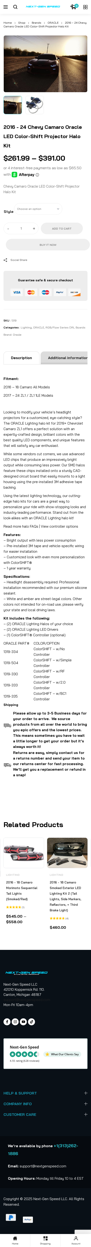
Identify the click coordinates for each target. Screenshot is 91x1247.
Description (21, 358)
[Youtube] (23, 1021)
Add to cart (62, 228)
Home (8, 22)
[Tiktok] (31, 1021)
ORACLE (53, 22)
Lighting (26, 327)
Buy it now (48, 245)
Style (9, 211)
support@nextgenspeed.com (27, 999)
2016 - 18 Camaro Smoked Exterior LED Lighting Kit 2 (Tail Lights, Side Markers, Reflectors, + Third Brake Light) (65, 896)
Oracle (17, 334)
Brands (36, 22)
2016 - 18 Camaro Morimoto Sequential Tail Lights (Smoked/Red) (21, 890)
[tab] (21, 357)
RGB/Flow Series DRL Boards (65, 327)
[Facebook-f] (7, 1021)
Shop (21, 22)
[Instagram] (15, 1021)
